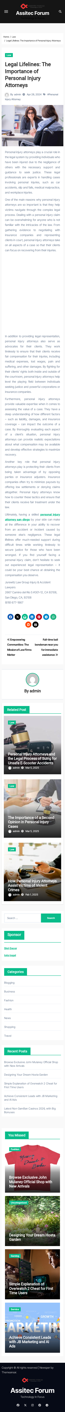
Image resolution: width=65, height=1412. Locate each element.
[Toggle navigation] (6, 11)
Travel (7, 1035)
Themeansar (9, 1372)
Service (15, 1309)
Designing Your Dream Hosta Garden (26, 1074)
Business (9, 991)
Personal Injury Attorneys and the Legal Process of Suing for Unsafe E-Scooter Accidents (32, 758)
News (7, 1018)
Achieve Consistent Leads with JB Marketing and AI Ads (30, 1341)
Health (8, 1009)
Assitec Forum (32, 13)
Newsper (45, 1367)
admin (17, 94)
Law (9, 55)
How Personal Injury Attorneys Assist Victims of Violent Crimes (32, 885)
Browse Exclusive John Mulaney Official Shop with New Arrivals (30, 1181)
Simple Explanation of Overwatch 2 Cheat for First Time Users (31, 1288)
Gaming (15, 1255)
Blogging (9, 982)
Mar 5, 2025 (32, 767)
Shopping (10, 1027)
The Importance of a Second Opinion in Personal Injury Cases (31, 822)
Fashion (9, 1000)
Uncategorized (19, 1202)
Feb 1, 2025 (32, 894)
